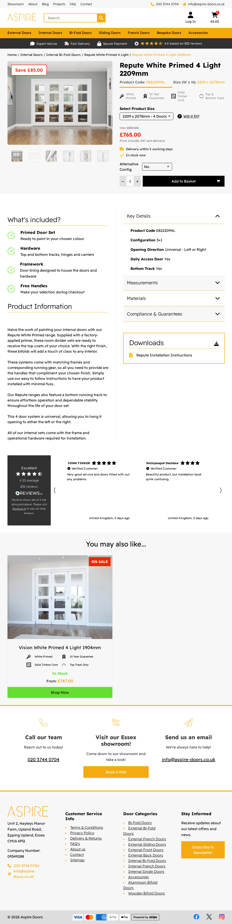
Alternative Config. (129, 167)
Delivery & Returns (86, 838)
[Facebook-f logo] (196, 916)
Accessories (198, 33)
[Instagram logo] (222, 916)
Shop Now (60, 692)
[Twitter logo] (209, 916)
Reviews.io (19, 508)
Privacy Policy (82, 833)
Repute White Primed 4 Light (106, 55)
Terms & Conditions (86, 827)
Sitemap (77, 860)
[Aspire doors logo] (21, 17)
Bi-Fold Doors (80, 33)
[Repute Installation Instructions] (132, 355)
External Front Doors (146, 850)
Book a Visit (116, 772)
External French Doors (147, 839)
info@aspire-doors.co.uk (206, 4)
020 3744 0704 (167, 4)
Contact (86, 4)
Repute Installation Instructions (164, 355)
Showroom (15, 4)
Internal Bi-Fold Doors (63, 55)
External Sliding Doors (147, 844)
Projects (59, 4)
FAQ (73, 4)
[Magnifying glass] (101, 17)
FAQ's (75, 843)
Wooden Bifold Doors (146, 893)
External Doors (19, 33)
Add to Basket (184, 181)
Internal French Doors (146, 866)
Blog (45, 4)
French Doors (139, 33)
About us (77, 849)
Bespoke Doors (169, 33)
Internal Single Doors (146, 871)
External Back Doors (145, 855)
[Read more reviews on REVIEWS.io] (29, 493)
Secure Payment (115, 44)
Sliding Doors (110, 33)
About (32, 4)
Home (12, 55)
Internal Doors (50, 33)
